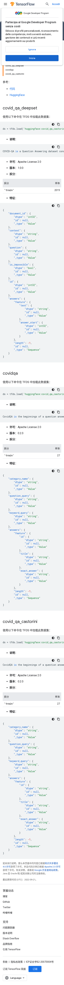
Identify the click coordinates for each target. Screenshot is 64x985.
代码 (12, 88)
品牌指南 (7, 944)
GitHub (6, 901)
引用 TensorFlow (11, 949)
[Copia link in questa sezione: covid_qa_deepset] (40, 108)
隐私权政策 (17, 961)
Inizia (32, 58)
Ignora (32, 49)
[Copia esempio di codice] (58, 124)
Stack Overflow (11, 938)
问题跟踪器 (9, 927)
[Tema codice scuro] (53, 124)
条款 (5, 961)
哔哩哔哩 (7, 912)
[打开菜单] (5, 4)
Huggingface (17, 95)
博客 (5, 896)
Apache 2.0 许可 (52, 866)
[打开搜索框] (47, 4)
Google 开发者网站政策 (46, 870)
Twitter (7, 907)
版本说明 (7, 933)
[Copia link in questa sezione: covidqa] (21, 374)
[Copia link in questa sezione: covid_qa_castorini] (40, 622)
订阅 (35, 969)
